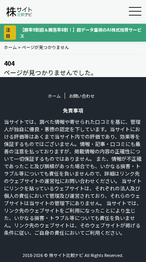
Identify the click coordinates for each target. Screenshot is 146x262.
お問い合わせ (82, 96)
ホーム (10, 47)
